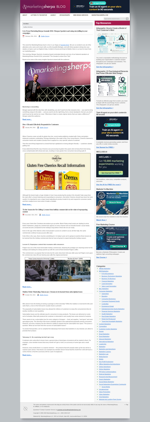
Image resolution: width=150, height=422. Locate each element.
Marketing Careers (105, 352)
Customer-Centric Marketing (108, 329)
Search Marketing (104, 379)
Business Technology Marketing (112, 276)
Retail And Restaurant (109, 319)
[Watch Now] (112, 214)
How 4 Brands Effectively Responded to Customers (40, 124)
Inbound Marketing (105, 339)
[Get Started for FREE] (112, 139)
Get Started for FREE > (105, 147)
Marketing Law (103, 354)
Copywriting (103, 326)
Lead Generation (107, 284)
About (24, 15)
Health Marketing (107, 314)
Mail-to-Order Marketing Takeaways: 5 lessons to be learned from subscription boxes (52, 292)
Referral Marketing (105, 374)
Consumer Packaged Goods (111, 301)
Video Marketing (104, 394)
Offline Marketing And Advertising (109, 364)
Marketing (102, 346)
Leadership (102, 344)
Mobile (101, 359)
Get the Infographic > (104, 67)
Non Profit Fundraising (106, 362)
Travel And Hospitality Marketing (112, 321)
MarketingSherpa (27, 409)
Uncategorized (103, 389)
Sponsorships (65, 15)
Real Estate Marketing (109, 316)
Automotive (105, 294)
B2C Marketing (104, 289)
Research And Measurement (108, 377)
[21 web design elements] (112, 98)
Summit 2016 (65, 45)
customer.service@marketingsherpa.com (69, 409)
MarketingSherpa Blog (45, 7)
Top (127, 404)
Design (101, 331)
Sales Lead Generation (109, 286)
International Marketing (106, 341)
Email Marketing (104, 334)
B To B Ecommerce (108, 273)
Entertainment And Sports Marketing (113, 309)
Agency (53, 15)
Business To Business (109, 279)
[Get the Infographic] (112, 55)
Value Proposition (104, 392)
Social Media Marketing (106, 382)
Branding (104, 296)
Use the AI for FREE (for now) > (108, 184)
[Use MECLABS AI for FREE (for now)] (112, 177)
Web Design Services (80, 15)
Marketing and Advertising (107, 349)
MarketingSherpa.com (100, 15)
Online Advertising (105, 367)
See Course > (101, 257)
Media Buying (103, 357)
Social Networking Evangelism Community (112, 384)
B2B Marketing (103, 271)
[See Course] (112, 249)
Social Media (106, 387)
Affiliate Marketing (104, 268)
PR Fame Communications (107, 372)
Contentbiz (105, 304)
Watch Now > (101, 220)
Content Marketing (105, 324)
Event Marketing (104, 336)
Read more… (27, 119)
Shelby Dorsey (45, 36)
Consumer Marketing (105, 291)
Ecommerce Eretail (108, 306)
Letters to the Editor (39, 15)
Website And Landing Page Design (110, 399)
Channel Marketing (108, 281)
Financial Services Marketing (111, 311)
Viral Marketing (104, 397)
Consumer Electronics (109, 299)
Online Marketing (104, 369)
